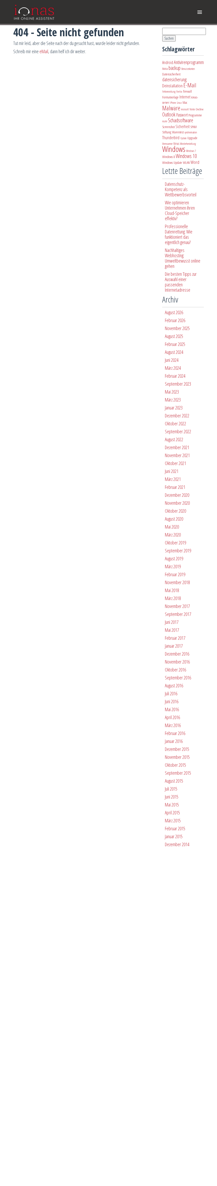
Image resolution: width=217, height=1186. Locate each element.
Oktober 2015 (175, 765)
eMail (43, 51)
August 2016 (174, 685)
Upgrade (192, 138)
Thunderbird (170, 138)
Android (167, 62)
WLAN (186, 162)
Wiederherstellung (188, 144)
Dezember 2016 (177, 653)
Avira (165, 68)
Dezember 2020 (177, 495)
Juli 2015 (171, 788)
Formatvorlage (170, 97)
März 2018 (173, 598)
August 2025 (174, 336)
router (164, 121)
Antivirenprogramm (189, 62)
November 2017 (177, 606)
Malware (171, 108)
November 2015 (177, 757)
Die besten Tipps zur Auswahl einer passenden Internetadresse (181, 281)
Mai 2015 (172, 804)
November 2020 (177, 503)
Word (195, 162)
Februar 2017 (175, 638)
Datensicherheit (171, 74)
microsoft (185, 109)
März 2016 (173, 725)
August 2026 (174, 312)
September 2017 (178, 614)
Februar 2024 (175, 375)
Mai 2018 (172, 590)
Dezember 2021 (177, 447)
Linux (179, 103)
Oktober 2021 (175, 463)
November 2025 (177, 328)
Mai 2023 (172, 391)
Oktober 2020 (175, 510)
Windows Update (172, 162)
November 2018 (177, 582)
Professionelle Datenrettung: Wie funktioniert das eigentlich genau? (178, 234)
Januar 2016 (174, 741)
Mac (185, 102)
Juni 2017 (171, 622)
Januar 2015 (174, 836)
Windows (173, 149)
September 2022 (178, 431)
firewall (187, 91)
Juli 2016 (171, 693)
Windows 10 (186, 156)
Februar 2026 (175, 320)
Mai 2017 (172, 630)
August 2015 (174, 780)
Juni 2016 (171, 701)
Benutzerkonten (188, 69)
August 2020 (174, 518)
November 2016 (177, 661)
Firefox (179, 91)
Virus (176, 143)
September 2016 (178, 677)
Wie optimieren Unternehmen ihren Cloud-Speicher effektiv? (180, 210)
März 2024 (173, 368)
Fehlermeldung (168, 91)
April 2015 (172, 812)
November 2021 (177, 455)
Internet (184, 97)
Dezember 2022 (177, 415)
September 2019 (178, 550)
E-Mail (189, 85)
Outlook (168, 114)
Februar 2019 (175, 574)
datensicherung (174, 79)
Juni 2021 (171, 471)
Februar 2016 (175, 733)
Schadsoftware (180, 120)
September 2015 (178, 772)
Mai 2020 (172, 526)
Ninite (192, 109)
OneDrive (200, 109)
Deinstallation (172, 85)
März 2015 (173, 820)
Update (183, 138)
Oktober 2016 (175, 669)
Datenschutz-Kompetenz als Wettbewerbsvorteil (180, 189)
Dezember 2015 (177, 749)
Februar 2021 (175, 487)
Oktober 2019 (175, 542)
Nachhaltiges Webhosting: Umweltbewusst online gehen (182, 258)
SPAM (193, 126)
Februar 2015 (175, 828)
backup (174, 67)
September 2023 (178, 383)
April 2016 (172, 717)
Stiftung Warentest (173, 132)
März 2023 (173, 399)
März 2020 (173, 534)
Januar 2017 (174, 645)
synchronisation (190, 132)
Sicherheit (182, 126)
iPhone (173, 103)
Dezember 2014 (177, 844)
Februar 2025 (175, 344)
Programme (195, 115)
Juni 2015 (171, 796)
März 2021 (173, 479)
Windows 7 (191, 151)
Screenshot (168, 126)
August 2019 (174, 558)
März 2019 (173, 566)
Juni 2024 (171, 360)
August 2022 (174, 439)
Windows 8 (168, 156)
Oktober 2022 (175, 423)
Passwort (182, 115)
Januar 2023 (174, 407)
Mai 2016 (172, 709)
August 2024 (174, 352)
